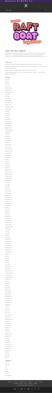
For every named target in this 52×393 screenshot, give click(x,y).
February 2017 (8, 266)
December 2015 (8, 296)
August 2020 (8, 180)
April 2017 (7, 262)
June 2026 (7, 79)
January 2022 (8, 146)
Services (15, 382)
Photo (6, 369)
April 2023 (7, 117)
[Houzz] (29, 1)
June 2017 (7, 258)
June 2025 (7, 83)
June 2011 (7, 355)
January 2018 (8, 243)
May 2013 (7, 329)
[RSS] (31, 1)
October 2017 (8, 249)
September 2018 (9, 226)
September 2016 (9, 277)
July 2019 (7, 207)
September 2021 (9, 155)
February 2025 (8, 88)
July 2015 (7, 306)
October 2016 (8, 275)
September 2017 (9, 252)
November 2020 (8, 174)
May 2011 (7, 357)
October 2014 (8, 317)
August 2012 (8, 336)
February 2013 (8, 334)
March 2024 (8, 98)
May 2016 (7, 285)
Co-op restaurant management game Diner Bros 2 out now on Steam (20, 70)
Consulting (15, 383)
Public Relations (22, 382)
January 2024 (8, 100)
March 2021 (8, 167)
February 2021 (8, 170)
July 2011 (7, 353)
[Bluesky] (21, 1)
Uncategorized (8, 375)
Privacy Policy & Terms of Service (25, 385)
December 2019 (8, 197)
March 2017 (8, 264)
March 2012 (8, 342)
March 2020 (8, 191)
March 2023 (8, 119)
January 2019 (8, 218)
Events (40, 382)
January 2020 (8, 195)
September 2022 (9, 130)
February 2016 (8, 292)
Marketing (30, 382)
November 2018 (8, 222)
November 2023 (8, 102)
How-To (7, 362)
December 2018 (8, 220)
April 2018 (7, 237)
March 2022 (8, 142)
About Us (10, 382)
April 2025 (7, 85)
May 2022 (7, 138)
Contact (30, 383)
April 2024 (7, 96)
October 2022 (8, 128)
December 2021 (8, 149)
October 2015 (8, 300)
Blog (26, 383)
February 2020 (8, 193)
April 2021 (7, 165)
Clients (21, 383)
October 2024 (8, 90)
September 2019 (9, 203)
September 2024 (9, 92)
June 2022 (7, 136)
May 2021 (7, 163)
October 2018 (8, 224)
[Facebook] (17, 1)
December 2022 (8, 123)
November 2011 (8, 346)
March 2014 (8, 325)
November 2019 (8, 199)
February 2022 (8, 144)
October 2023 (8, 104)
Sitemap (35, 383)
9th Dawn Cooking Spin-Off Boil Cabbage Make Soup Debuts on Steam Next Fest (23, 64)
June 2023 (7, 113)
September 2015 (9, 302)
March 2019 (8, 216)
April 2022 (7, 140)
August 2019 (8, 205)
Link (6, 367)
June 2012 (7, 338)
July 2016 (7, 281)
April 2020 (7, 189)
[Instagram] (27, 1)
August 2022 (8, 132)
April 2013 (7, 331)
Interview (7, 364)
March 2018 (8, 239)
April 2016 (7, 287)
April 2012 (7, 340)
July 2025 (7, 81)
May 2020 (7, 186)
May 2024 (7, 94)
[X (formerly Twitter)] (19, 1)
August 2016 (8, 279)
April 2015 (7, 310)
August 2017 (8, 254)
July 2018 (7, 231)
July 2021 (7, 159)
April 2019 (7, 214)
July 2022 (7, 134)
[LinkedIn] (23, 1)
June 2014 (7, 323)
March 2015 (8, 313)
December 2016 (8, 271)
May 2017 (7, 260)
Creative (36, 382)
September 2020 (9, 178)
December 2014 (8, 315)
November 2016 (8, 273)
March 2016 (8, 289)
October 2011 (8, 348)
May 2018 (7, 235)
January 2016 (8, 294)
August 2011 (8, 350)
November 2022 (8, 125)
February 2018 (8, 241)
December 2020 (8, 172)
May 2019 (7, 212)
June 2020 (7, 184)
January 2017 (8, 268)
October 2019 (8, 201)
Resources (7, 373)
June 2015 (7, 308)
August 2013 (8, 327)
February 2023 (8, 121)
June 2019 (7, 210)
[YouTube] (25, 1)
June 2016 (7, 283)
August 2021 (8, 157)
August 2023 (8, 109)
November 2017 (8, 247)
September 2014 (9, 319)
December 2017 (8, 245)
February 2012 (8, 344)
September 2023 (9, 106)
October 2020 (8, 176)
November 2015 (8, 298)
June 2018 (7, 233)
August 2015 (8, 304)
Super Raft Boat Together (15, 51)
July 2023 (7, 111)
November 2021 (8, 151)
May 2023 (7, 115)
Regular (7, 371)
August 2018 (8, 228)
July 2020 (7, 182)
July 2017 (7, 256)
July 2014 (7, 321)
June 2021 (7, 161)
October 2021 (8, 153)
